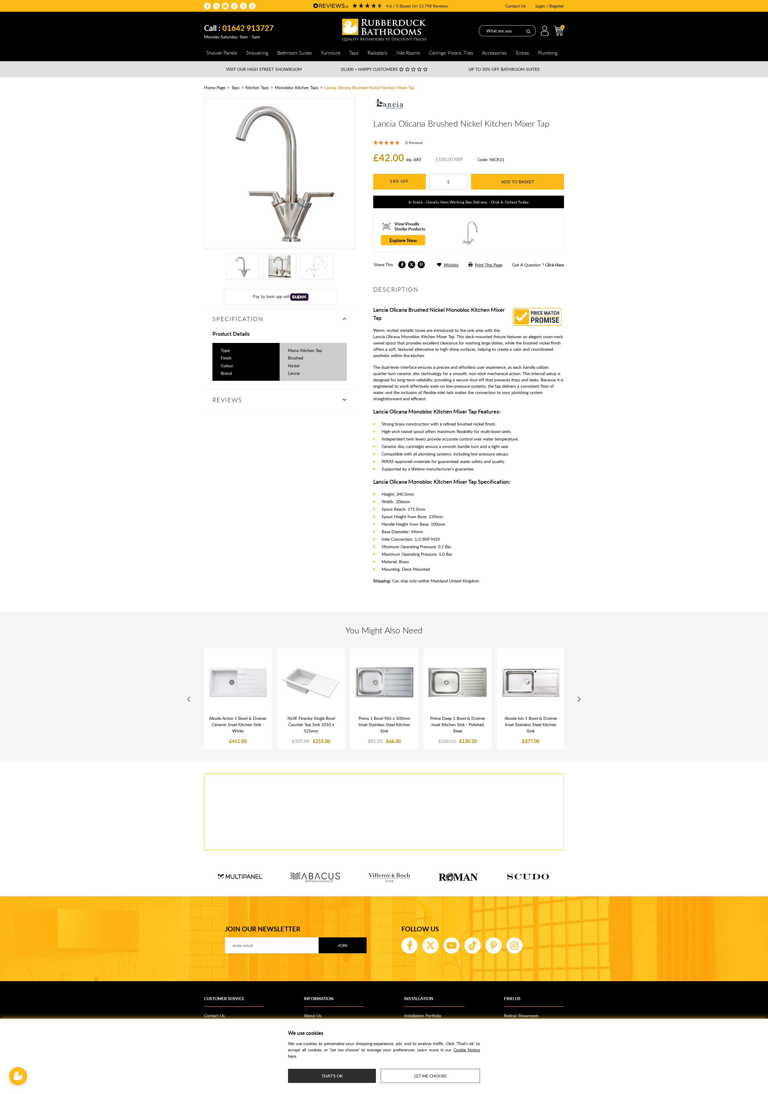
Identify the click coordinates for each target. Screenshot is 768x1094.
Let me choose (430, 1076)
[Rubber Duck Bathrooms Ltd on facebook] (207, 6)
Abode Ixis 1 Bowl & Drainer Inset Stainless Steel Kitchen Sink (531, 724)
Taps (235, 87)
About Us (312, 1015)
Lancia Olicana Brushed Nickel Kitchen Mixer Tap (369, 87)
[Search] (528, 31)
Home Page (214, 87)
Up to (504, 69)
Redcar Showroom (521, 1015)
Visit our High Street (264, 69)
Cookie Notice (466, 1050)
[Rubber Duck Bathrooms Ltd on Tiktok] (234, 6)
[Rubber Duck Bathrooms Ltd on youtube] (225, 6)
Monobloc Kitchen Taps (296, 87)
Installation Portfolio (422, 1015)
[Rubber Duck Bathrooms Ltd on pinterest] (243, 6)
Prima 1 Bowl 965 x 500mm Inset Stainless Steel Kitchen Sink (384, 724)
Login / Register (550, 6)
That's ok (332, 1076)
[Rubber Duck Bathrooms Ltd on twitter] (216, 6)
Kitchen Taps (257, 87)
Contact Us (515, 6)
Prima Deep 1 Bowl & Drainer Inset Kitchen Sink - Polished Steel (457, 724)
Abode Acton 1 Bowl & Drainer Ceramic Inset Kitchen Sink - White (238, 724)
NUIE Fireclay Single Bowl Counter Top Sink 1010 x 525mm (311, 724)
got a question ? (538, 265)
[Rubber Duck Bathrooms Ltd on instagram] (252, 6)
